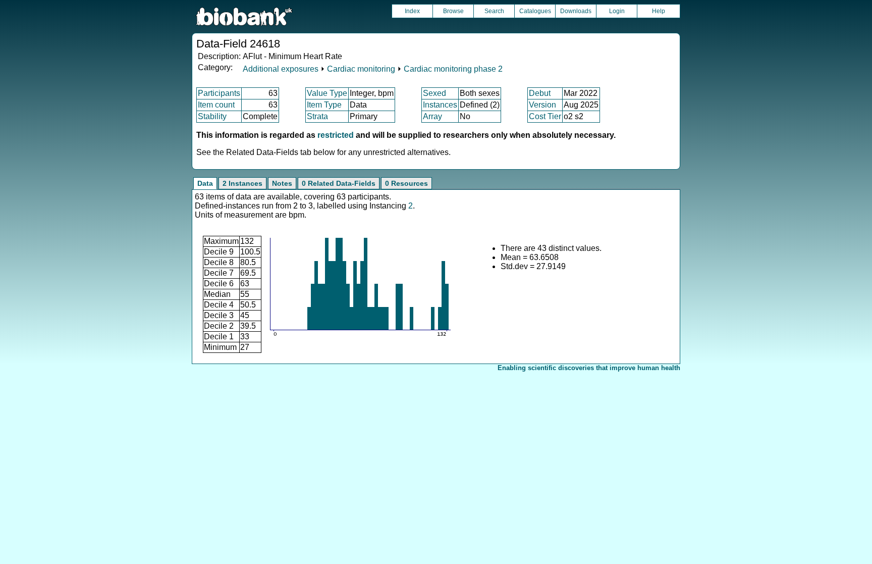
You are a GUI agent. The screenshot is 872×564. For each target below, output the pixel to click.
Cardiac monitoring (361, 69)
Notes (282, 183)
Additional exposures (280, 69)
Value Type (327, 93)
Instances (440, 104)
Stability (212, 116)
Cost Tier (545, 116)
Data (205, 183)
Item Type (324, 104)
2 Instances (242, 183)
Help (658, 11)
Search (494, 11)
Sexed (434, 93)
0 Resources (406, 183)
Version (542, 104)
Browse (453, 11)
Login (617, 11)
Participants (219, 93)
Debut (540, 93)
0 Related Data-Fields (338, 183)
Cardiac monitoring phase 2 (453, 69)
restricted (335, 135)
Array (432, 116)
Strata (317, 116)
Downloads (575, 11)
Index (412, 11)
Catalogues (535, 11)
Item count (216, 104)
